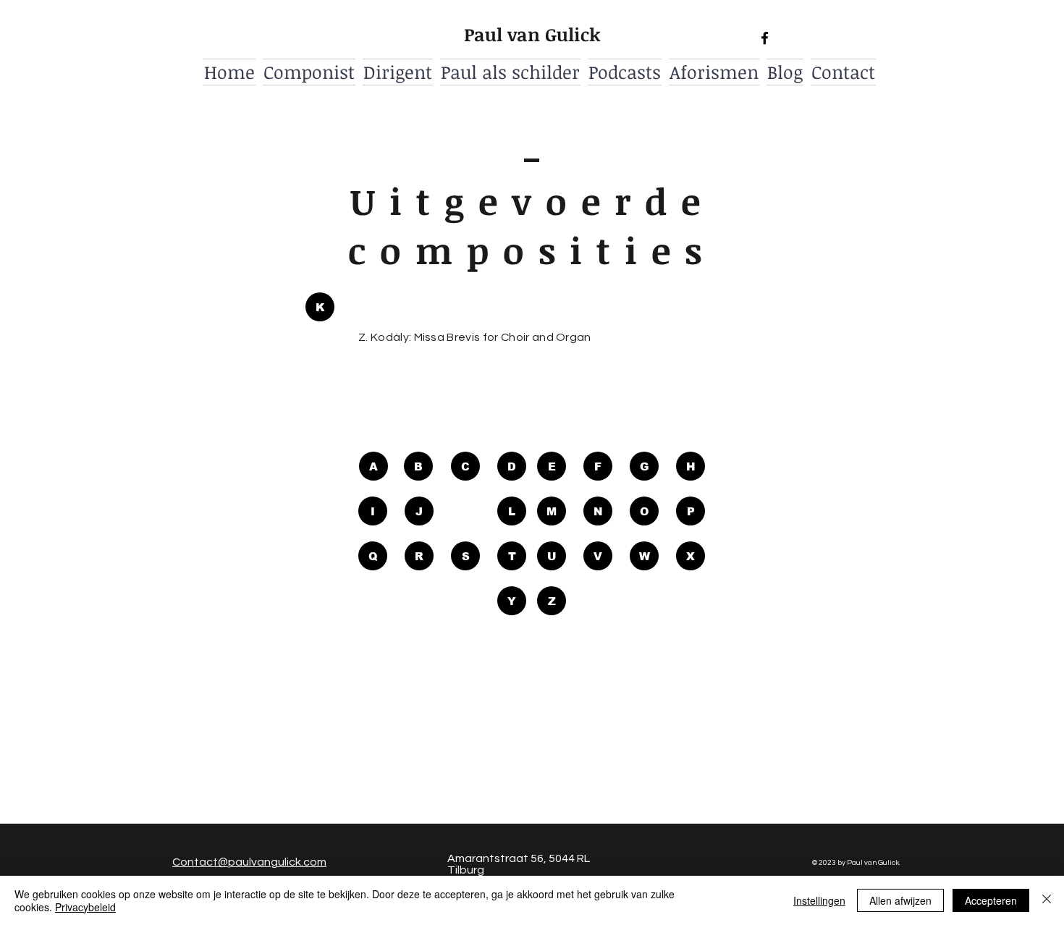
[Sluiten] (1046, 900)
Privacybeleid (85, 907)
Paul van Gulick (532, 34)
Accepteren (991, 900)
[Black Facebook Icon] (764, 38)
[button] (319, 306)
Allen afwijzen (900, 900)
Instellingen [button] (819, 900)
